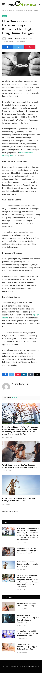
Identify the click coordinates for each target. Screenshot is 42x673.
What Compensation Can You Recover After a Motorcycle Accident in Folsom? (28, 551)
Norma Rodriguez (14, 38)
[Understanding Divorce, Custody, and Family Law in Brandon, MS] (21, 485)
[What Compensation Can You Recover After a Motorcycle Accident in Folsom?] (21, 451)
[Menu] (3, 3)
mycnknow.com (33, 666)
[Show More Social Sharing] (38, 47)
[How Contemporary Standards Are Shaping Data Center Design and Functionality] (8, 618)
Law (4, 16)
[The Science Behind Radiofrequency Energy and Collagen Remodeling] (8, 647)
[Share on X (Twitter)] (18, 47)
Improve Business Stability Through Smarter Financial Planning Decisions (27, 633)
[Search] (38, 3)
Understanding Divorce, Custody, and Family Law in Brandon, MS (27, 564)
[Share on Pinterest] (29, 47)
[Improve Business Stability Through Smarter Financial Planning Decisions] (8, 634)
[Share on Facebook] (7, 47)
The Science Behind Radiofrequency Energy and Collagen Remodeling (27, 647)
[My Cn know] (22, 3)
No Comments (9, 41)
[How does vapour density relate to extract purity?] (8, 606)
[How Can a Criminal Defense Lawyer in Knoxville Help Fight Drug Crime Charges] (21, 64)
